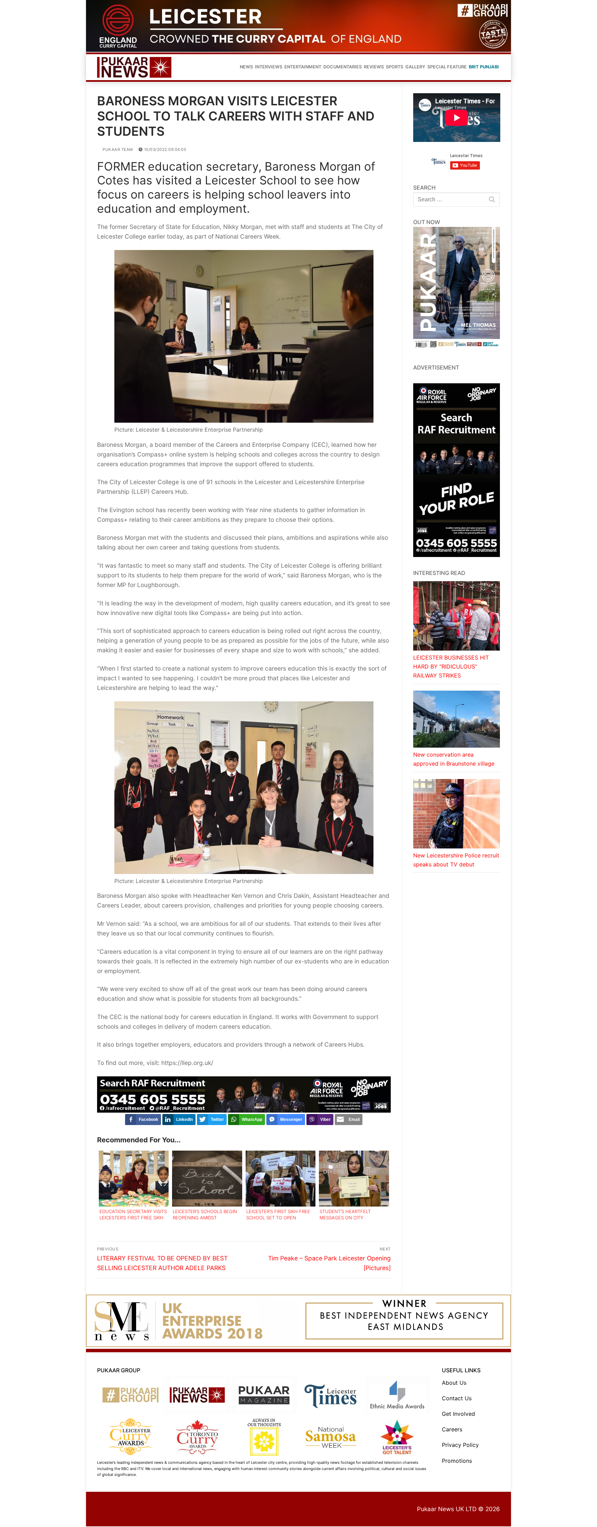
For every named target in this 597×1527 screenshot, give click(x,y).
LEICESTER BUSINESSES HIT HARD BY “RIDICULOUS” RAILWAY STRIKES (451, 666)
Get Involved (458, 1413)
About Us (454, 1382)
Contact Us (457, 1398)
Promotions (457, 1460)
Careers (452, 1429)
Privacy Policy (460, 1444)
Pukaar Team (117, 149)
